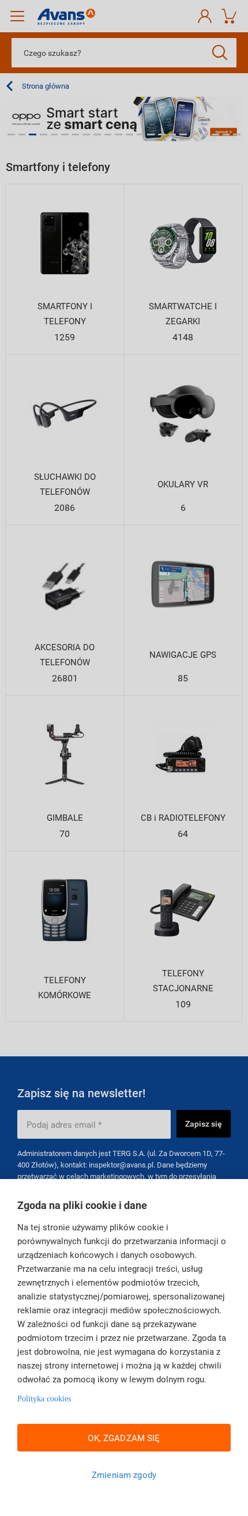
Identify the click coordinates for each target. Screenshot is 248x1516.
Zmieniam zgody (124, 1474)
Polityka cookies (44, 1398)
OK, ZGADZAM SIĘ (124, 1437)
